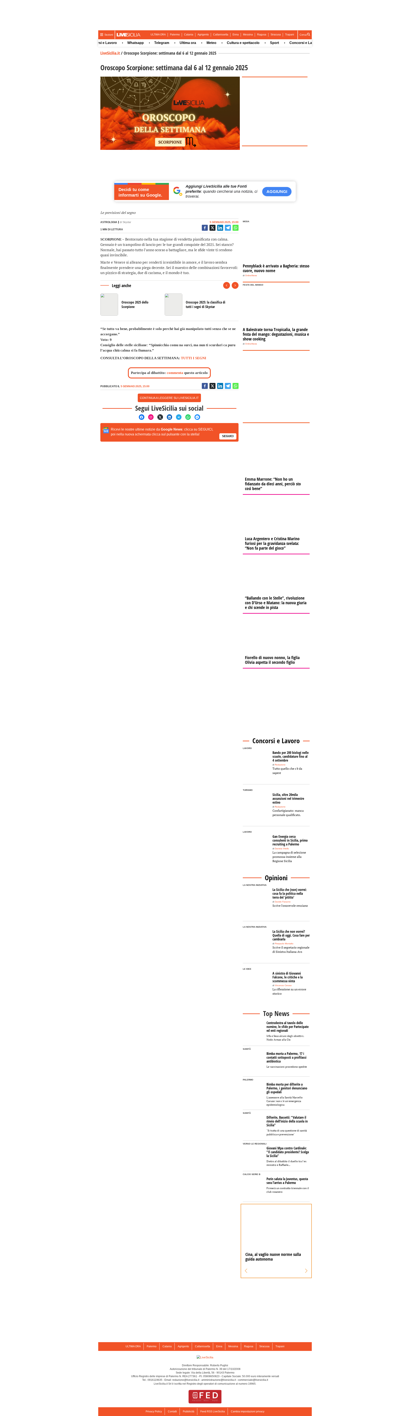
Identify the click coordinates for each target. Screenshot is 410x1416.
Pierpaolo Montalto (284, 943)
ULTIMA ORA (158, 34)
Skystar (127, 222)
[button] (246, 1271)
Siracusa (276, 34)
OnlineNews (251, 275)
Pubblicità (188, 1411)
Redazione (280, 764)
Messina (248, 34)
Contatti (172, 1411)
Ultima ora (171, 43)
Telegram (145, 43)
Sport (257, 43)
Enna (236, 34)
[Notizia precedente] (226, 285)
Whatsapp (119, 43)
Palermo (175, 34)
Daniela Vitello (282, 848)
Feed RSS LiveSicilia (212, 1411)
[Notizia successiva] (235, 285)
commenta (175, 373)
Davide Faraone (283, 902)
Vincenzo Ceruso (283, 985)
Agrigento (203, 34)
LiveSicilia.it (110, 53)
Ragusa (261, 34)
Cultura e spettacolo (226, 43)
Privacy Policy (154, 1411)
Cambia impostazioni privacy (247, 1411)
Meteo (195, 43)
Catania (188, 34)
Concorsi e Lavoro (288, 43)
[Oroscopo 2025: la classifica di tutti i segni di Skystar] (195, 304)
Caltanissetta (220, 34)
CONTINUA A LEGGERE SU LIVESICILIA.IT (169, 398)
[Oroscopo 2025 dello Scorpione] (130, 304)
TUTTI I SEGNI (193, 358)
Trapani (289, 34)
